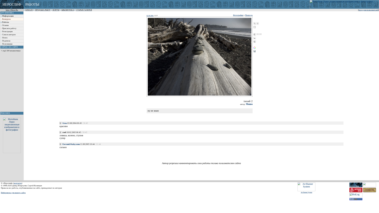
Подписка (6, 41)
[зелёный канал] (259, 34)
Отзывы (5, 25)
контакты (18, 183)
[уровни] (254, 38)
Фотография (238, 15)
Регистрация (7, 31)
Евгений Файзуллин (71, 144)
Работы (5, 22)
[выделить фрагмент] (254, 27)
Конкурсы (6, 19)
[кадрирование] (254, 23)
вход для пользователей (368, 10)
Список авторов (9, 35)
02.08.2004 (150, 15)
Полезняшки (7, 44)
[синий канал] (261, 34)
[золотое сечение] (257, 23)
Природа (249, 15)
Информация (8, 16)
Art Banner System (306, 192)
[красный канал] (257, 34)
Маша (249, 104)
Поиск (4, 38)
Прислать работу (9, 28)
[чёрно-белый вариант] (254, 34)
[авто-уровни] (254, 41)
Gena (64, 123)
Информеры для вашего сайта (13, 193)
